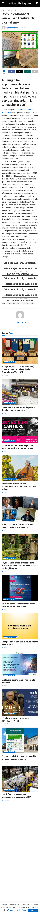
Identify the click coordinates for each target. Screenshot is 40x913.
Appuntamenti (11, 10)
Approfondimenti (10, 479)
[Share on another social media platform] (35, 71)
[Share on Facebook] (11, 71)
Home (3, 10)
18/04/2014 (24, 28)
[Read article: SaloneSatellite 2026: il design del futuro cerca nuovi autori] (20, 858)
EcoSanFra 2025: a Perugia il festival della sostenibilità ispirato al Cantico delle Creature (18, 835)
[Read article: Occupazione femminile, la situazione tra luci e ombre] (20, 626)
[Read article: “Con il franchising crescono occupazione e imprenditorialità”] (20, 779)
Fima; (32, 303)
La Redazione (13, 28)
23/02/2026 (6, 647)
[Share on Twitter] (19, 71)
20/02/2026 (6, 685)
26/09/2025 (6, 800)
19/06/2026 (6, 375)
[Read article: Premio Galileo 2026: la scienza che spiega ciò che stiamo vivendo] (20, 509)
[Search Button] (37, 3)
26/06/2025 (6, 841)
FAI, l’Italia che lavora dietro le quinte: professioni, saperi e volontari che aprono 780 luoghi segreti (20, 565)
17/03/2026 (6, 530)
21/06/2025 (6, 879)
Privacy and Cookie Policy (17, 910)
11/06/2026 (6, 413)
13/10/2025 (6, 724)
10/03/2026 (6, 609)
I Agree (33, 910)
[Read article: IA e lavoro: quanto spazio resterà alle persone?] (20, 664)
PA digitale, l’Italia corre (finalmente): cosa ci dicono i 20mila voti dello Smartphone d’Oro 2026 (18, 369)
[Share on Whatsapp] (27, 71)
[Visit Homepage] (20, 3)
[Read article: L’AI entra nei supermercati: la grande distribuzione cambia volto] (20, 392)
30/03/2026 (6, 492)
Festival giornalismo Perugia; (17, 303)
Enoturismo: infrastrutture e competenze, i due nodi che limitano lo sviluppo (19, 486)
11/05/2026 (6, 451)
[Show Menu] (3, 3)
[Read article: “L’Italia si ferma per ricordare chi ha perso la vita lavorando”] (20, 702)
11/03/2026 (6, 571)
